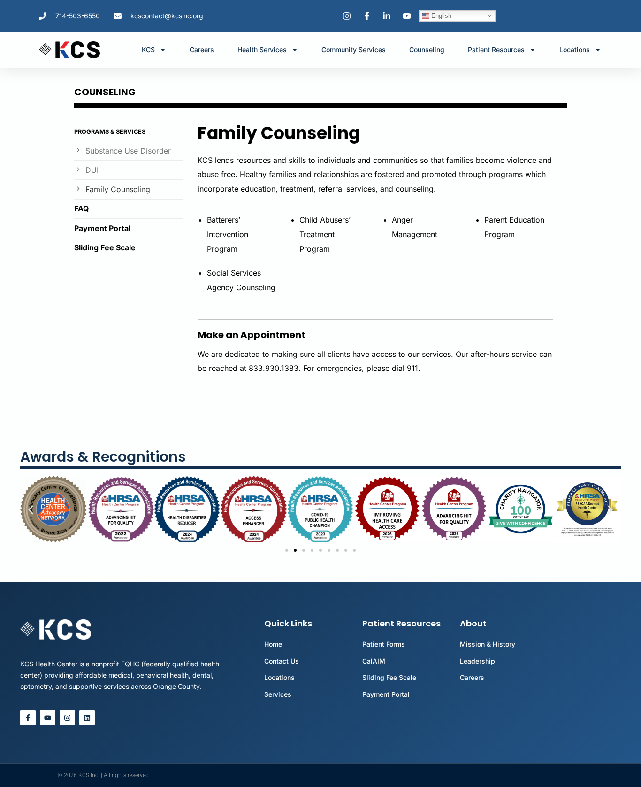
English (440, 15)
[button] (31, 510)
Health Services (262, 50)
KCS (148, 50)
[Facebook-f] (28, 717)
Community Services (353, 50)
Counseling (426, 50)
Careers (202, 50)
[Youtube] (47, 717)
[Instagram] (67, 717)
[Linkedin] (87, 717)
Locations (574, 50)
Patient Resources (496, 50)
